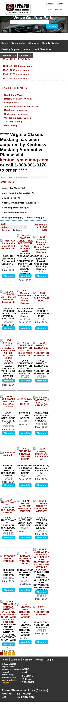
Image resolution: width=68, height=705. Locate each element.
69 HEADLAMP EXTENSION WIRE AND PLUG (25, 574)
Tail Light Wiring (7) (12, 217)
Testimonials (8, 56)
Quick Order (18, 43)
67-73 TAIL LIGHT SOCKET (25, 415)
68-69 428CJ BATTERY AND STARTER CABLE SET (41, 417)
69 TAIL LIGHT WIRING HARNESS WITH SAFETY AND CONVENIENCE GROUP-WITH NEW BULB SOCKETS (41, 582)
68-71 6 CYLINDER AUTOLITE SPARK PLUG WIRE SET (41, 522)
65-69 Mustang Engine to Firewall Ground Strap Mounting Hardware (41, 262)
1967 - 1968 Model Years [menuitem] (16, 70)
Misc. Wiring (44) (36, 217)
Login (60, 4)
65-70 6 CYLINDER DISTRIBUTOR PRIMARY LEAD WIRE (8, 313)
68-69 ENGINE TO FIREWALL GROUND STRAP (24, 469)
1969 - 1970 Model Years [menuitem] (16, 74)
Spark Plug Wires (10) (13, 188)
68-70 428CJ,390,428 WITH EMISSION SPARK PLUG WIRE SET (8, 524)
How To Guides (50, 43)
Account (50, 4)
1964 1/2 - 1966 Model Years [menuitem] (18, 66)
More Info (8, 276)
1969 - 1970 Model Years (18, 177)
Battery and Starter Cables (18, 98)
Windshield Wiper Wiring (17, 118)
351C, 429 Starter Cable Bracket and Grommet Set (8, 260)
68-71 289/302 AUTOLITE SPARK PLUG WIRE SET (25, 521)
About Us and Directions (37, 49)
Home (4, 43)
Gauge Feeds (11, 102)
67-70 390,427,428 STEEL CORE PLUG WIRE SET (8, 418)
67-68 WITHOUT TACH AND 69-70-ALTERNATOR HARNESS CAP (41, 367)
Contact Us (25, 56)
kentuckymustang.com (24, 159)
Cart (50, 9)
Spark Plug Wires (13, 95)
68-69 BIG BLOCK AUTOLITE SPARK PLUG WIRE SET (8, 470)
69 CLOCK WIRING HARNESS (8, 572)
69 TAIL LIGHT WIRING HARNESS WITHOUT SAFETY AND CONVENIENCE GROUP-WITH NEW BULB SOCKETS (8, 634)
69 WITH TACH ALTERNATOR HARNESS (41, 625)
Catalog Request (10, 49)
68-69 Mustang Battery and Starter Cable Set (41, 469)
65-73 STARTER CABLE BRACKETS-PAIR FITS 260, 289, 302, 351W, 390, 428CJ (8, 369)
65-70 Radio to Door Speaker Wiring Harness (25, 312)
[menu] (33, 72)
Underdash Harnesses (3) (15, 212)
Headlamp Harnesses (15, 110)
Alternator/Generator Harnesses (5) (21, 202)
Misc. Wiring (11, 125)
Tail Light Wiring (13, 121)
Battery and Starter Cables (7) (18, 193)
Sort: (3, 224)
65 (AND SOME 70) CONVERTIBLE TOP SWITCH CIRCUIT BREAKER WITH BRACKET (25, 265)
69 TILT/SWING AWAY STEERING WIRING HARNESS (25, 628)
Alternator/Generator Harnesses (21, 106)
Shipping (33, 43)
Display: (6, 230)
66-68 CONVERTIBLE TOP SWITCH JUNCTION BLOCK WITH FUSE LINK (25, 367)
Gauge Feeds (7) (11, 198)
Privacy (39, 659)
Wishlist (59, 9)
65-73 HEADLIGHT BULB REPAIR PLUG (41, 312)
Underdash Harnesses (16, 114)
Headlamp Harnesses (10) (15, 207)
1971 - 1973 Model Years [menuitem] (16, 78)
